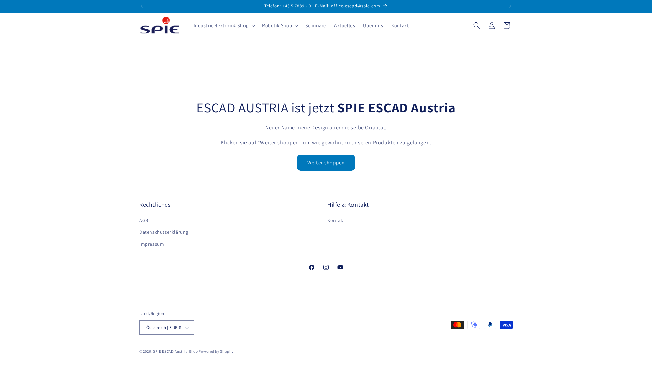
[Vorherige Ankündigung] (141, 6)
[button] (223, 25)
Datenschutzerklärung (163, 232)
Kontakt (336, 220)
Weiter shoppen (326, 162)
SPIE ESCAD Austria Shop (175, 351)
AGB (143, 220)
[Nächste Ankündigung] (510, 6)
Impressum (151, 244)
